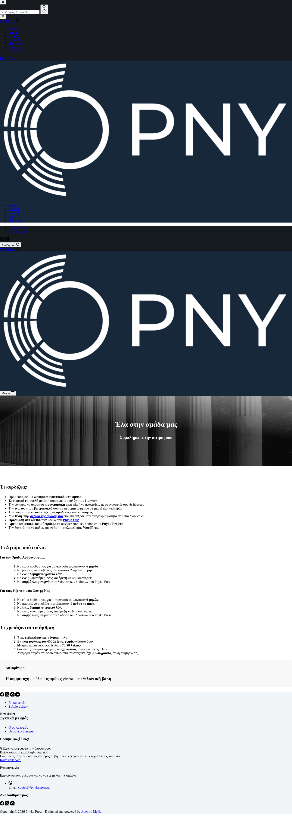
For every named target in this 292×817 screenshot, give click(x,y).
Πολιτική (15, 220)
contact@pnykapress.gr (34, 787)
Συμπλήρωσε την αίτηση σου (146, 437)
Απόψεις (14, 209)
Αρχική (14, 205)
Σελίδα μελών (18, 231)
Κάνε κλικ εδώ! (10, 760)
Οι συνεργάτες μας (21, 731)
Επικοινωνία (17, 228)
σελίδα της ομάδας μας (46, 516)
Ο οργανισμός (18, 727)
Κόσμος (14, 216)
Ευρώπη (14, 213)
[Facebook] (2, 240)
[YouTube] (17, 695)
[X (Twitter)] (7, 695)
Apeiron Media (91, 811)
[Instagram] (7, 240)
